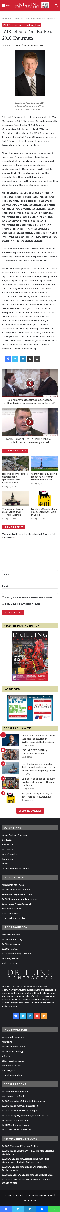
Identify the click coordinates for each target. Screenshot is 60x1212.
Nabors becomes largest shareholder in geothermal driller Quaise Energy (15, 478)
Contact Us (7, 844)
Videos (6, 863)
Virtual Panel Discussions (15, 868)
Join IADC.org (9, 963)
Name (6, 574)
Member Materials (11, 1065)
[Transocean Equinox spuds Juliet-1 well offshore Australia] (15, 498)
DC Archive (8, 849)
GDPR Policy (30, 1200)
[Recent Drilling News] (30, 680)
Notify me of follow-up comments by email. (28, 597)
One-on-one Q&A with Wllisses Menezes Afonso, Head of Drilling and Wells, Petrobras (38, 738)
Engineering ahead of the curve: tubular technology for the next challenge (39, 782)
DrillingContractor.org (17, 1195)
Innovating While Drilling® (16, 903)
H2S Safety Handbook (13, 1096)
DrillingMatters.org (12, 939)
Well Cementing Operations (16, 1129)
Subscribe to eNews (30, 811)
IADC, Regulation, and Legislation (41, 18)
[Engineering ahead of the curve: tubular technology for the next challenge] (10, 783)
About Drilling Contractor (15, 835)
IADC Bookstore (10, 948)
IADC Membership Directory (17, 953)
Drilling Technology (12, 1051)
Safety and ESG (10, 913)
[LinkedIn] (23, 359)
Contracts (7, 1041)
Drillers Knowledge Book (15, 1091)
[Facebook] (8, 359)
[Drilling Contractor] (31, 5)
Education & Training (13, 1060)
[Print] (37, 359)
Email (6, 586)
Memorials (7, 859)
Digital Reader (9, 854)
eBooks (6, 1056)
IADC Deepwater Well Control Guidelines (23, 1101)
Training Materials (12, 1075)
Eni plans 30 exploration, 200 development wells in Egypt (44, 511)
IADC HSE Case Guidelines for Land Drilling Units (28, 1174)
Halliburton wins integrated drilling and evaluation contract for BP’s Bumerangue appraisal (39, 767)
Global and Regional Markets (17, 894)
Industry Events (10, 958)
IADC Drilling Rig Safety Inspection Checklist (25, 1115)
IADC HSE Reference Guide (16, 1120)
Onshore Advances (12, 908)
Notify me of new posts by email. (22, 603)
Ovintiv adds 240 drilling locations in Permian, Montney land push (44, 476)
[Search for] (56, 6)
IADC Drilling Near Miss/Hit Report (20, 1110)
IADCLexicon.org (11, 944)
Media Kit (7, 839)
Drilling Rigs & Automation (16, 889)
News (37, 25)
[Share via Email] (30, 359)
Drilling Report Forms (13, 1046)
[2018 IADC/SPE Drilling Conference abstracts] (10, 754)
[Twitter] (15, 359)
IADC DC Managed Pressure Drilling (20, 1146)
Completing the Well (13, 884)
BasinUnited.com (11, 934)
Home (7, 18)
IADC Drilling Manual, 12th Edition (20, 1105)
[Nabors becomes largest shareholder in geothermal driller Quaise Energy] (15, 463)
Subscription (9, 1070)
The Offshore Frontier (13, 918)
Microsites (17, 18)
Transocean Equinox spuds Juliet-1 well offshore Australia (13, 511)
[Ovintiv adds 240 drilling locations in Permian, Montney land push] (44, 463)
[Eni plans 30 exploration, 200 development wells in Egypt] (44, 498)
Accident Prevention (13, 1037)
